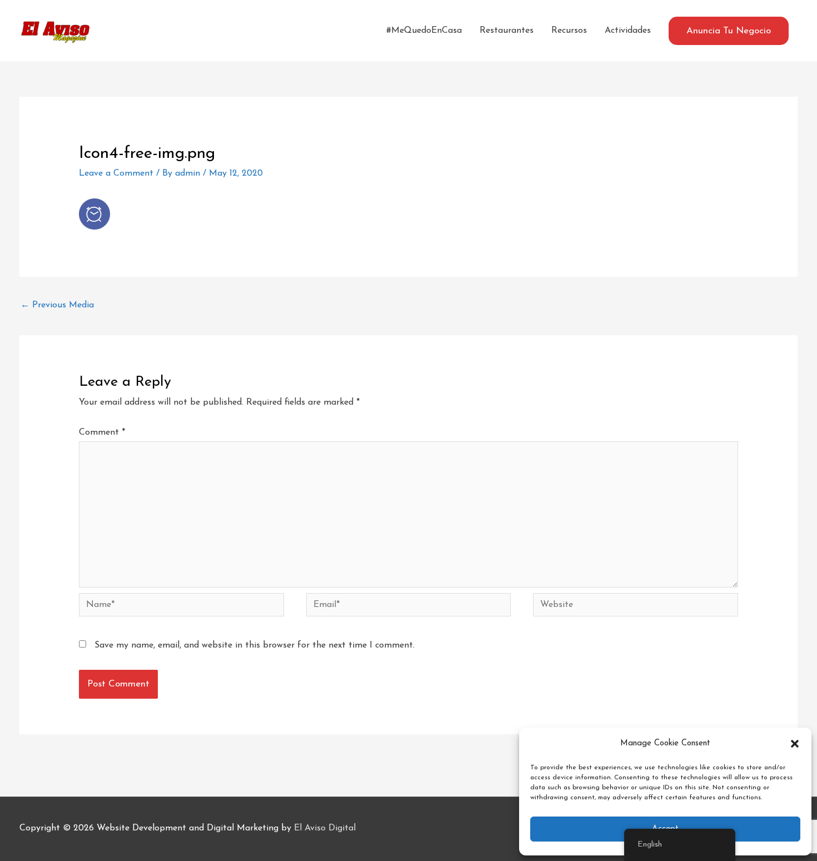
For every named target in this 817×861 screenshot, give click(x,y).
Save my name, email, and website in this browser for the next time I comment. (254, 645)
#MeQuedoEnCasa (424, 30)
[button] (794, 743)
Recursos (569, 30)
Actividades (628, 30)
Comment (102, 432)
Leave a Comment (116, 173)
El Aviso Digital (325, 828)
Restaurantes (507, 30)
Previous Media (57, 305)
